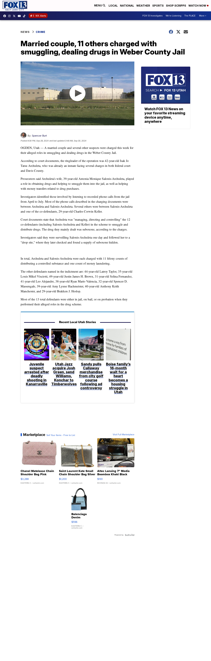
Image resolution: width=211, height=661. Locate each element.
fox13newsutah (5, 16)
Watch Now (197, 5)
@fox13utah (25, 16)
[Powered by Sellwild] (129, 535)
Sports (158, 5)
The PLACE (190, 15)
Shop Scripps (176, 5)
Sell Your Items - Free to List (60, 435)
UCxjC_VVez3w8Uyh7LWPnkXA (20, 16)
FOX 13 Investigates (152, 15)
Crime (40, 32)
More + (202, 15)
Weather (143, 5)
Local (113, 5)
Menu (98, 5)
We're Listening (173, 15)
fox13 (15, 16)
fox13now (10, 16)
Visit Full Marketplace (123, 434)
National (127, 5)
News (25, 32)
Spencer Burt (39, 135)
